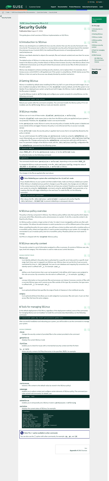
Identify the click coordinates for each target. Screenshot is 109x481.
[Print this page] (96, 72)
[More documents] (1, 16)
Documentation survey (97, 20)
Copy (87, 99)
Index (7, 12)
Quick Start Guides (42, 12)
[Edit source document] (89, 29)
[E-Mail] (93, 72)
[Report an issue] (85, 29)
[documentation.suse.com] (3, 12)
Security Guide (53, 12)
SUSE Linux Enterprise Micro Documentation (23, 12)
